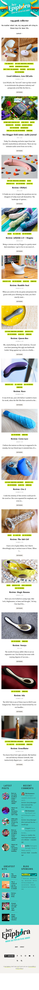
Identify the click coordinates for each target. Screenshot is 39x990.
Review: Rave (20, 391)
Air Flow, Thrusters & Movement (24, 63)
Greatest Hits (10, 183)
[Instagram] (25, 956)
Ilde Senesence (29, 793)
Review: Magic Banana (19, 592)
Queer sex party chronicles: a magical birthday (14, 848)
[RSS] (17, 961)
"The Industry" (9, 63)
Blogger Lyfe (9, 125)
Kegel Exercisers (26, 585)
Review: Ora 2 (19, 489)
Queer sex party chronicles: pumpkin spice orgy (14, 811)
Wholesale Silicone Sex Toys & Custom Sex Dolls (28, 887)
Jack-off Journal (27, 125)
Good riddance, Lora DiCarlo (20, 76)
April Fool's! (24, 122)
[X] (21, 956)
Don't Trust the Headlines (11, 69)
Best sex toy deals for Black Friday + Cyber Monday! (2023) (14, 835)
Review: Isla (19, 695)
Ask (18, 966)
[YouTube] (29, 956)
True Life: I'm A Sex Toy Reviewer (16, 130)
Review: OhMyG (19, 187)
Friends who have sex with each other (14, 907)
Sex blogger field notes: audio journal (20, 134)
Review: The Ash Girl (19, 539)
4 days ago (28, 807)
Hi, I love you (17, 233)
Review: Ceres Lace (19, 439)
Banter (12, 66)
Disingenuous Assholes (21, 66)
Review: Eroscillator (19, 748)
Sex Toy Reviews (19, 72)
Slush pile (29, 183)
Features (22, 69)
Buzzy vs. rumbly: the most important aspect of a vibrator (28, 837)
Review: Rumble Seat (19, 285)
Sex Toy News (30, 69)
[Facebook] (17, 956)
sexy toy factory (25, 885)
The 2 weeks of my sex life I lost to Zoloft (14, 885)
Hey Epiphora (7, 966)
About (16, 947)
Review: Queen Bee (19, 338)
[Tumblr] (33, 956)
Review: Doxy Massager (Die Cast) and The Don (28, 804)
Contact (22, 947)
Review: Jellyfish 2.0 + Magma (19, 238)
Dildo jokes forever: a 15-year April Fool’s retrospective (15, 822)
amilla (27, 846)
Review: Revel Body (13, 894)
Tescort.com (26, 878)
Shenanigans (24, 128)
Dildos (29, 180)
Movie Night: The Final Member (14, 917)
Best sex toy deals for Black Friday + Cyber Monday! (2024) (14, 798)
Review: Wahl (25, 853)
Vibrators (29, 130)
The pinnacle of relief (13, 875)
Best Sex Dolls (28, 880)
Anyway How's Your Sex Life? (12, 122)
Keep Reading (20, 92)
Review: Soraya (19, 645)
